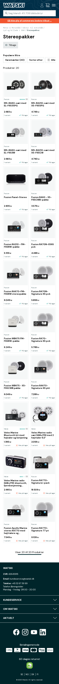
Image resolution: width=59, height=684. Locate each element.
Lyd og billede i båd (14, 30)
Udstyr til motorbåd (32, 28)
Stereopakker (33, 30)
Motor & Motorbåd (11, 28)
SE (22, 674)
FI (37, 674)
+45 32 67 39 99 (20, 583)
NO (27, 674)
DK (32, 674)
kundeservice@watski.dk (22, 578)
